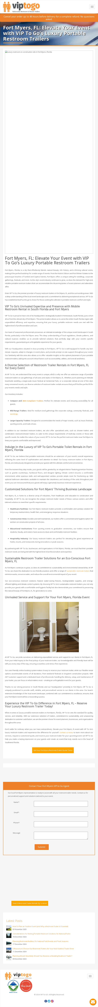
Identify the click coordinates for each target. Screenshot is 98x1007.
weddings (14, 414)
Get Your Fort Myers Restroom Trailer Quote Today (52, 750)
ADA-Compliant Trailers (33, 401)
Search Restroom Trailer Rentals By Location (30, 903)
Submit (41, 846)
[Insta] (52, 1001)
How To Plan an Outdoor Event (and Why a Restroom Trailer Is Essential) (40, 926)
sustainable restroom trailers (78, 571)
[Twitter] (49, 1001)
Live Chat (93, 1002)
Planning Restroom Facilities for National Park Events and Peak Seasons (40, 941)
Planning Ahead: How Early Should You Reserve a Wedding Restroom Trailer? (42, 956)
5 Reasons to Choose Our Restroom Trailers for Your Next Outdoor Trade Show (43, 948)
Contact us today (66, 732)
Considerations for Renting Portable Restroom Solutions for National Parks (41, 934)
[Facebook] (45, 1001)
